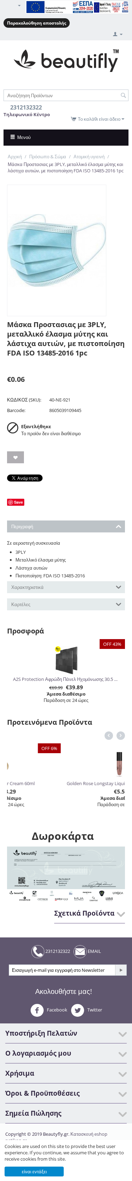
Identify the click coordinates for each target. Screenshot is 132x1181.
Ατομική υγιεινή (89, 156)
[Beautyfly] (66, 60)
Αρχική (15, 156)
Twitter (94, 1010)
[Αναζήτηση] (123, 95)
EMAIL (94, 951)
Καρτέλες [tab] (20, 604)
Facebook (56, 1010)
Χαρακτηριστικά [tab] (27, 587)
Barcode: (16, 410)
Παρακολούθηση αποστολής (36, 23)
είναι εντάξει (34, 1171)
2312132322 (57, 951)
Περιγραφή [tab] (22, 526)
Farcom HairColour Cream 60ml (57, 783)
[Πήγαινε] (120, 970)
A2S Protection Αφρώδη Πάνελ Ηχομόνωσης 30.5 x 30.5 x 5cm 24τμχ (66, 679)
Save (18, 502)
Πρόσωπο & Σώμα (47, 156)
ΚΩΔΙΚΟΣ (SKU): (24, 400)
